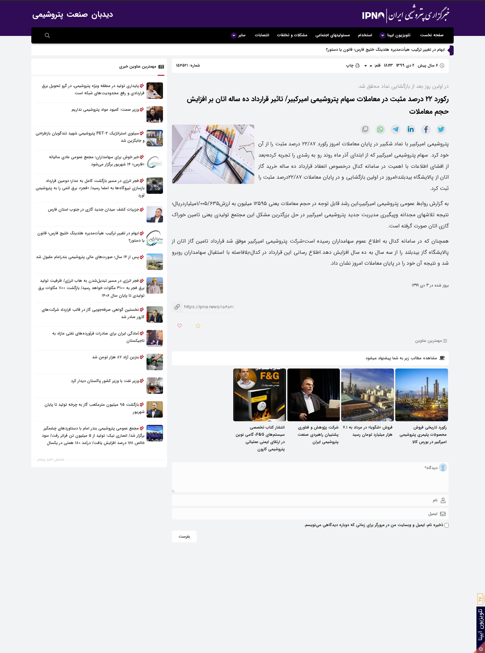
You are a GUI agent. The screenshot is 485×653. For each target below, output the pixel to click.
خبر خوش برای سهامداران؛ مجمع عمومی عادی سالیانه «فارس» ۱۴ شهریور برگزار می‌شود (97, 160)
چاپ (350, 65)
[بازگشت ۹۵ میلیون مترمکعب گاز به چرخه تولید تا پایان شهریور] (154, 409)
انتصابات (262, 35)
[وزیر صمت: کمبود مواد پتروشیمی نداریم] (154, 114)
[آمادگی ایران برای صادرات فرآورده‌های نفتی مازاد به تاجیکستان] (154, 338)
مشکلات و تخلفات (292, 35)
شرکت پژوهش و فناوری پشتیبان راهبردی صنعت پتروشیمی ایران (318, 434)
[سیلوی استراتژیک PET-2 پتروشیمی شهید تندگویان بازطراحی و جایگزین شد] (154, 138)
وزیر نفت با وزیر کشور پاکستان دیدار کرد (105, 381)
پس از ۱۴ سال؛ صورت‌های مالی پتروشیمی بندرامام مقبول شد (87, 257)
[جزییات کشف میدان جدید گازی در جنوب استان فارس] (154, 214)
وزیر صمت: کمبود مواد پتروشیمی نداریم (105, 109)
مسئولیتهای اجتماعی (332, 35)
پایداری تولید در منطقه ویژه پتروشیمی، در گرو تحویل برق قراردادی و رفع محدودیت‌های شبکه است (93, 89)
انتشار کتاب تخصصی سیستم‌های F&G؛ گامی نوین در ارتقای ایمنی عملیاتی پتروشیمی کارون (260, 438)
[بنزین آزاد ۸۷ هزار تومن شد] (154, 362)
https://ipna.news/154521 (203, 307)
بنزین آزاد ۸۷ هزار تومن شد (115, 357)
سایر (242, 35)
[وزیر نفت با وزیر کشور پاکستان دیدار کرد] (154, 385)
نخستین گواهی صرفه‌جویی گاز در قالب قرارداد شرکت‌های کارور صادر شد (93, 313)
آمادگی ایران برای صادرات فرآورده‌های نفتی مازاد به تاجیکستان (98, 337)
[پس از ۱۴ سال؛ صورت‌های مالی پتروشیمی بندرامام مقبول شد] (154, 262)
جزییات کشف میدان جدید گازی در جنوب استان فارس (93, 210)
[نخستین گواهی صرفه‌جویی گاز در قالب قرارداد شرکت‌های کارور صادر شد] (154, 314)
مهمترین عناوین (428, 341)
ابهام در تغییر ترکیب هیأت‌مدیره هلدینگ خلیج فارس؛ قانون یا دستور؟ (385, 49)
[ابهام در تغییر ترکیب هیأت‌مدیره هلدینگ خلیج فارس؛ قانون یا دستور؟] (154, 238)
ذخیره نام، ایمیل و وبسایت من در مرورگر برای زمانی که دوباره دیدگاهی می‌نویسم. (373, 525)
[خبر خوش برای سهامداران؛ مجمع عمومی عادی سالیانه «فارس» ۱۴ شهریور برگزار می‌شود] (154, 162)
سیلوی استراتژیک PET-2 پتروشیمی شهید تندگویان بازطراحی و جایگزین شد (90, 137)
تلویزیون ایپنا (398, 35)
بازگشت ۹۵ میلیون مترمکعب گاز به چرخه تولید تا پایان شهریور (95, 408)
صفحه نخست (432, 35)
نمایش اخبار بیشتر (50, 459)
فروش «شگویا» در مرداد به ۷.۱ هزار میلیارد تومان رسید (368, 431)
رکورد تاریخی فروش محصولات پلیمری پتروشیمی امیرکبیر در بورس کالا (423, 434)
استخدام (365, 35)
